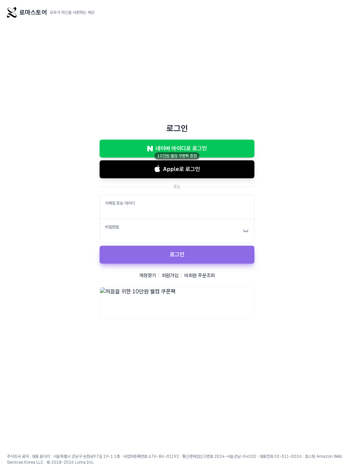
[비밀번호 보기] (246, 230)
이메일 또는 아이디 (120, 203)
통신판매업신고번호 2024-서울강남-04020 (219, 456)
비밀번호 (112, 227)
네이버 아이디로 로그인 (181, 148)
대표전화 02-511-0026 (280, 456)
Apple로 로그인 (181, 169)
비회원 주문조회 (199, 275)
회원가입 (170, 275)
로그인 (177, 254)
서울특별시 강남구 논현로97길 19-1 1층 (86, 456)
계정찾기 (147, 275)
